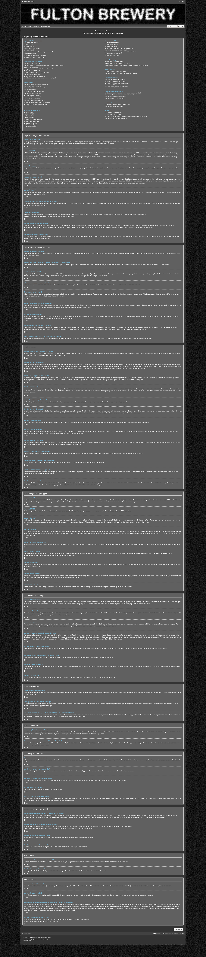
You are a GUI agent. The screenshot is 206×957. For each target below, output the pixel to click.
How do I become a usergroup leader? (116, 50)
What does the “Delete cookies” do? (34, 57)
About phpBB (157, 886)
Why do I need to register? (31, 43)
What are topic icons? (30, 127)
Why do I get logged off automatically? (35, 55)
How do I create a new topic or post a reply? (36, 84)
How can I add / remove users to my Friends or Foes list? (121, 73)
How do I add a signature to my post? (34, 88)
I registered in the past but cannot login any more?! (38, 52)
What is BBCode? (29, 112)
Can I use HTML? (29, 114)
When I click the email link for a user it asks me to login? (40, 78)
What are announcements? (31, 121)
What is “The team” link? (112, 55)
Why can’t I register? (29, 46)
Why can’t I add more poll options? (34, 91)
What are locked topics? (31, 125)
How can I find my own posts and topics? (116, 87)
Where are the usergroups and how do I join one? (119, 48)
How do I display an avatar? (32, 74)
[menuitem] (32, 1)
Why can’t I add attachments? (32, 97)
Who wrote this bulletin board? (113, 113)
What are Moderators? (111, 44)
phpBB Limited (75, 886)
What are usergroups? (111, 46)
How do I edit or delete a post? (32, 86)
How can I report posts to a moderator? (35, 100)
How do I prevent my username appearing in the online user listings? (44, 65)
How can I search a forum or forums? (115, 79)
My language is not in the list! (32, 70)
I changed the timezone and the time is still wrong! (38, 69)
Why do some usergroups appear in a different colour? (120, 52)
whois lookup (153, 904)
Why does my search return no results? (116, 81)
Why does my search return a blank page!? (117, 83)
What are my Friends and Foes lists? (115, 71)
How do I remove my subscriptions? (115, 98)
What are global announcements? (33, 119)
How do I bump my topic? (31, 106)
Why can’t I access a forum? (32, 95)
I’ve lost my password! (30, 53)
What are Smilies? (29, 116)
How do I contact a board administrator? (116, 118)
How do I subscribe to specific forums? (116, 96)
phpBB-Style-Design (44, 939)
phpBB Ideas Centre (107, 895)
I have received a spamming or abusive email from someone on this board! (126, 65)
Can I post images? (29, 117)
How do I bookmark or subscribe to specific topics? (119, 95)
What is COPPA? (28, 44)
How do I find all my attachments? (114, 106)
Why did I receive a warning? (32, 99)
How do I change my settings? (32, 63)
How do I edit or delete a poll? (32, 93)
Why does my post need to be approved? (35, 104)
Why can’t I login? (29, 50)
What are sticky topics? (30, 123)
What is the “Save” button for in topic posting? (37, 102)
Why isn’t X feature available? (113, 114)
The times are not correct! (31, 67)
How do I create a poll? (30, 89)
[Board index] (102, 13)
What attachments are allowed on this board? (118, 104)
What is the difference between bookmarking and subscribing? (123, 93)
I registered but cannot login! (32, 48)
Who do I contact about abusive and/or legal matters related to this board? (126, 116)
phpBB (56, 296)
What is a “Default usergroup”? (113, 53)
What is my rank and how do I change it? (35, 76)
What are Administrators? (112, 43)
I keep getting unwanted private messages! (117, 63)
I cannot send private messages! (114, 61)
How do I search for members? (113, 85)
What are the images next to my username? (36, 72)
